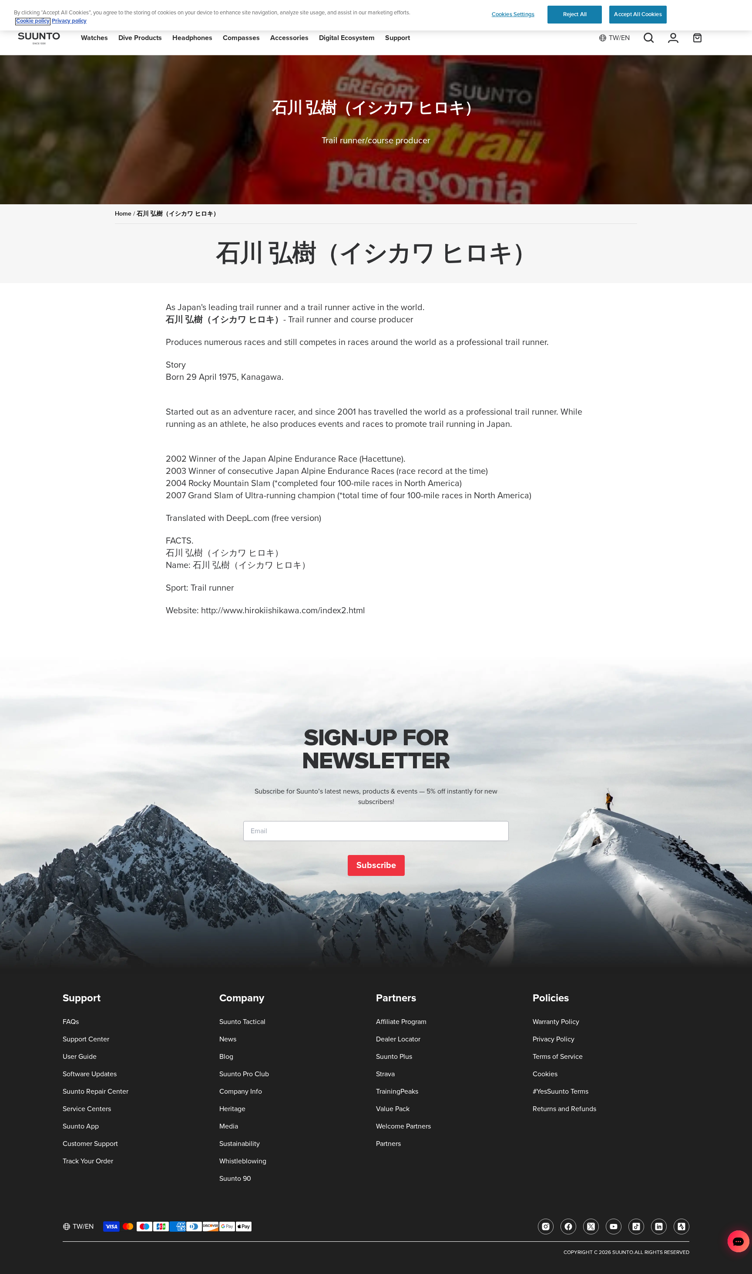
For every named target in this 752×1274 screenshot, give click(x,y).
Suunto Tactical (242, 1021)
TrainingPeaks (397, 1091)
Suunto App (81, 1126)
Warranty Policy (556, 1021)
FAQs (71, 1021)
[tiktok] (636, 1226)
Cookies (545, 1074)
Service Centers (87, 1108)
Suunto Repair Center (95, 1091)
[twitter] (591, 1226)
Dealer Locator (398, 1039)
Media (228, 1126)
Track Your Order (88, 1161)
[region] (376, 15)
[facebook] (568, 1226)
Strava (385, 1074)
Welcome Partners (403, 1126)
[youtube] (613, 1226)
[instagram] (546, 1226)
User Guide (80, 1056)
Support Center (86, 1039)
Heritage (232, 1108)
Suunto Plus (394, 1056)
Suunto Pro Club (244, 1074)
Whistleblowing (242, 1161)
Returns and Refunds (564, 1108)
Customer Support (90, 1143)
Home (123, 213)
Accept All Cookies (637, 14)
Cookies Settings (513, 14)
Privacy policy (69, 21)
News (227, 1039)
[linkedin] (659, 1226)
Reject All (575, 14)
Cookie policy (33, 21)
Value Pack (393, 1108)
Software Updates (90, 1074)
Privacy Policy (553, 1039)
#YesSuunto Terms (560, 1091)
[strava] (681, 1226)
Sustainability (239, 1143)
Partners (388, 1143)
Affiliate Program (401, 1021)
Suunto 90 (235, 1178)
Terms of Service (558, 1056)
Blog (226, 1056)
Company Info (240, 1091)
